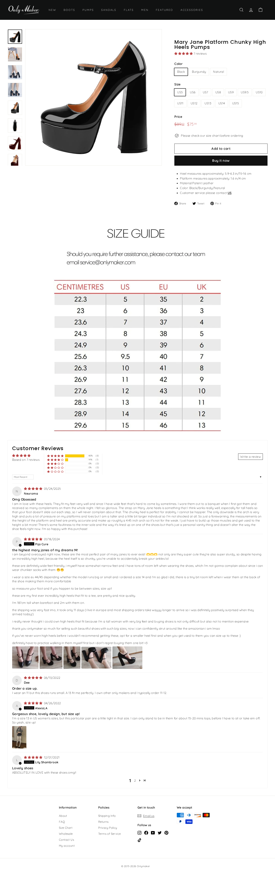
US (230, 193)
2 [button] (135, 780)
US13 (207, 103)
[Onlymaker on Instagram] (139, 832)
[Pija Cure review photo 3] (71, 657)
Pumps (88, 10)
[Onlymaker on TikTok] (139, 840)
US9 (231, 92)
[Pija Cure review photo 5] (127, 657)
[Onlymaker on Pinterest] (166, 832)
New (52, 10)
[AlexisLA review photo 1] (19, 737)
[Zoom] (93, 97)
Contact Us (66, 839)
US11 (180, 103)
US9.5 (245, 92)
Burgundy (199, 71)
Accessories (192, 10)
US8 (218, 92)
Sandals (108, 10)
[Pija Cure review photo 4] (96, 657)
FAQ (62, 822)
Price (178, 117)
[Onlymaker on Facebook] (146, 832)
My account (67, 845)
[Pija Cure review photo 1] (25, 657)
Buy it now (221, 160)
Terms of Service (109, 833)
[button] (183, 53)
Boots (69, 10)
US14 (221, 103)
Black (181, 71)
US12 (194, 103)
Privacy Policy (107, 827)
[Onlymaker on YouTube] (153, 832)
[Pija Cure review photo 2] (51, 657)
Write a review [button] (250, 457)
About (63, 816)
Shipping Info (107, 816)
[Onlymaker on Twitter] (160, 832)
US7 (205, 92)
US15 (235, 103)
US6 (192, 92)
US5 (180, 92)
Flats (129, 10)
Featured (164, 10)
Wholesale (66, 833)
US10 (259, 92)
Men (144, 10)
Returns (103, 822)
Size (177, 84)
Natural (218, 71)
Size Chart (65, 827)
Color (178, 64)
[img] (33, 488)
